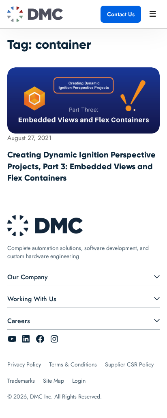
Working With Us (31, 299)
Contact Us (121, 14)
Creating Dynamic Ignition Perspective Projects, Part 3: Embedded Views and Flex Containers (81, 166)
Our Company (27, 277)
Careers (18, 320)
